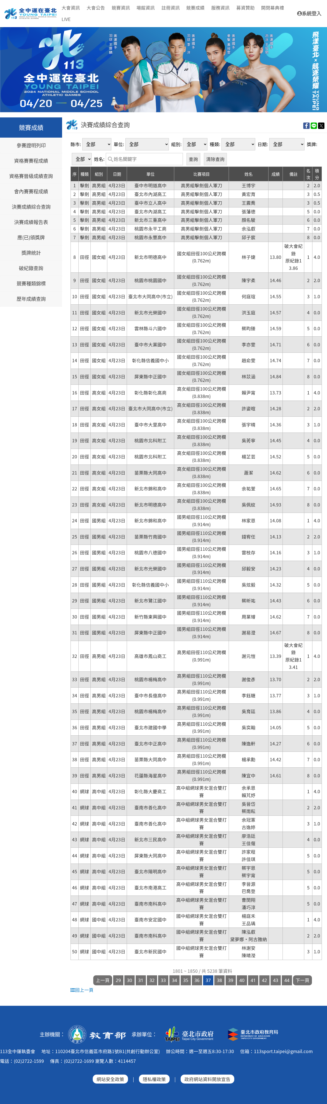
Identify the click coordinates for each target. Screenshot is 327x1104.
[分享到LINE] (314, 125)
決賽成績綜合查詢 (31, 207)
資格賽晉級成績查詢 (31, 176)
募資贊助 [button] (245, 7)
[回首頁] (31, 10)
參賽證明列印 (31, 145)
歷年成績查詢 (31, 299)
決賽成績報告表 (31, 222)
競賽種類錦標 (31, 283)
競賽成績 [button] (195, 7)
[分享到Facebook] (306, 125)
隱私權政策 (154, 1079)
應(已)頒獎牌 (31, 237)
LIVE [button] (66, 19)
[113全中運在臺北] (163, 70)
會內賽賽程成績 (31, 191)
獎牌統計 (31, 253)
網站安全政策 (110, 1079)
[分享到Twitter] (321, 125)
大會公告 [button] (96, 7)
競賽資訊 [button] (121, 7)
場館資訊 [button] (145, 7)
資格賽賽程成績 (31, 160)
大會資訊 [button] (71, 7)
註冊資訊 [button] (170, 7)
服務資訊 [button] (220, 7)
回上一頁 (84, 990)
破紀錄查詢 (31, 268)
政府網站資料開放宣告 (207, 1079)
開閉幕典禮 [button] (272, 7)
